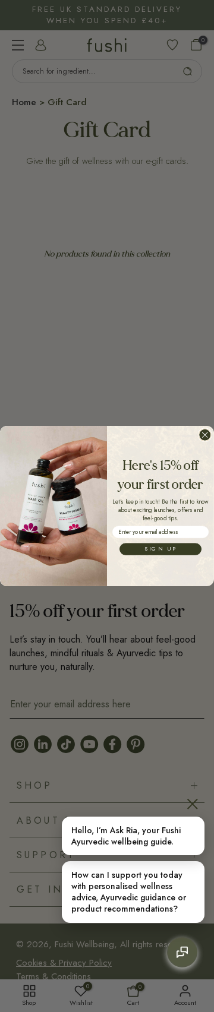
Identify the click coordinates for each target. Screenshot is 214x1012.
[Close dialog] (205, 435)
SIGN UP (160, 549)
